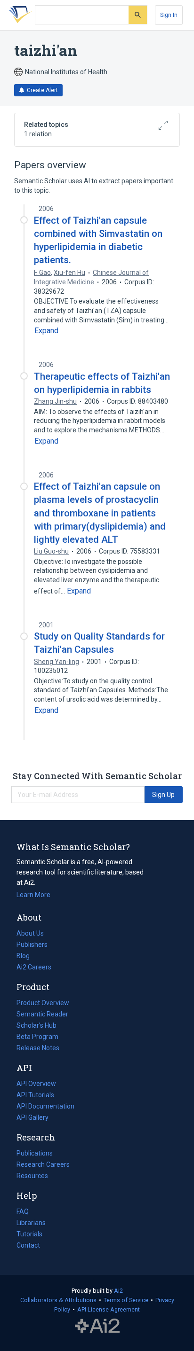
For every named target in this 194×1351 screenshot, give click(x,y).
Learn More (33, 894)
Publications (34, 1154)
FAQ (22, 1211)
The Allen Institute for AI (97, 1326)
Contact (28, 1245)
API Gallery (32, 1117)
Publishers (32, 944)
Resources (32, 1176)
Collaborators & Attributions (58, 1300)
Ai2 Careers (33, 968)
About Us (30, 933)
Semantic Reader (42, 1014)
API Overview (36, 1083)
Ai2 (118, 1290)
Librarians (31, 1222)
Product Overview (42, 1003)
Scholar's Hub (36, 1025)
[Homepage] (18, 15)
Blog (26, 956)
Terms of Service (126, 1300)
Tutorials (29, 1234)
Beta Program (37, 1036)
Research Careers (43, 1165)
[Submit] (138, 15)
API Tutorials (35, 1095)
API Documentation (45, 1107)
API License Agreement (108, 1309)
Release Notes (37, 1048)
